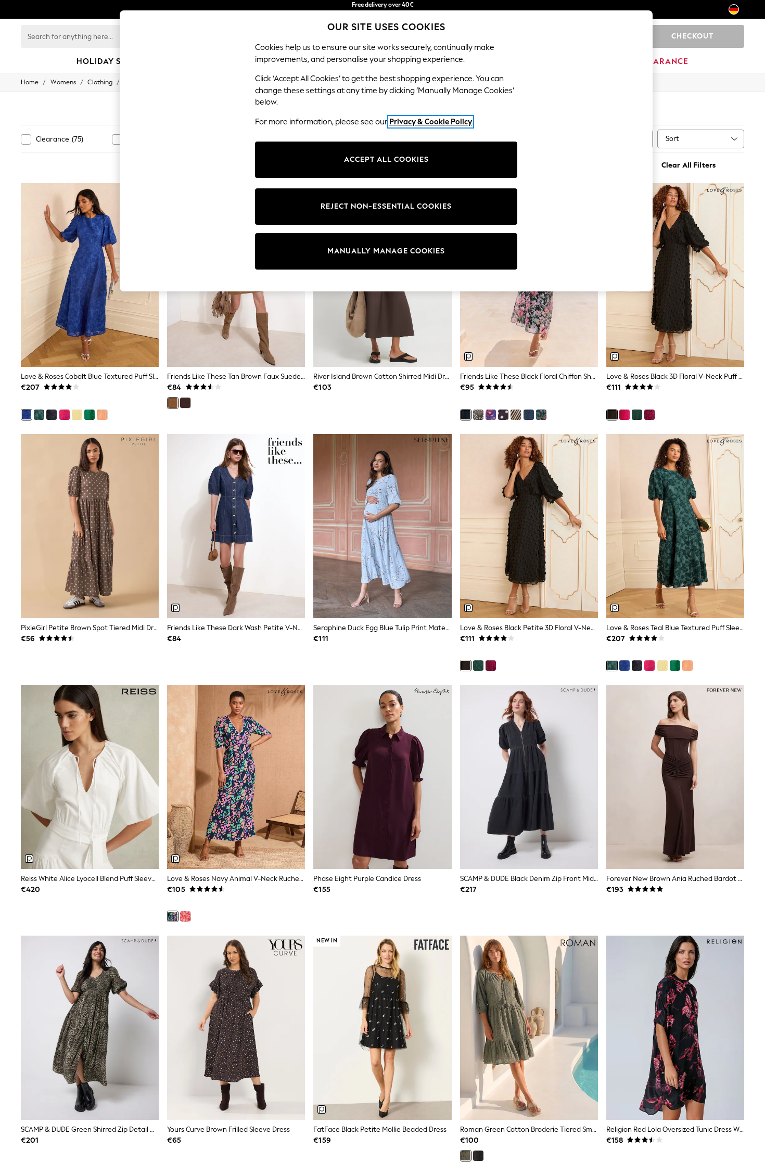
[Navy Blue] (51, 415)
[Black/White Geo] (478, 415)
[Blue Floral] (529, 415)
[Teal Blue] (39, 415)
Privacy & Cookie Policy (430, 121)
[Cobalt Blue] (26, 415)
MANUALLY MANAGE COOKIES (386, 251)
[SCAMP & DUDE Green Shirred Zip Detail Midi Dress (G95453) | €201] (90, 1028)
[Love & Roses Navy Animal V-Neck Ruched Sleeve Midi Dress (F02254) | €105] (236, 777)
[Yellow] (77, 415)
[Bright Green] (89, 415)
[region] (386, 150)
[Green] (637, 415)
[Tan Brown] (173, 403)
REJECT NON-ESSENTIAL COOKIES (386, 206)
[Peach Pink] (102, 415)
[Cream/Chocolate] (516, 415)
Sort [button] (672, 138)
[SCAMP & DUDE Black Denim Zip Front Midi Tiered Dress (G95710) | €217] (529, 777)
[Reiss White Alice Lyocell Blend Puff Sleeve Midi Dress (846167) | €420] (90, 777)
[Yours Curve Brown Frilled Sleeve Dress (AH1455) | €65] (236, 1028)
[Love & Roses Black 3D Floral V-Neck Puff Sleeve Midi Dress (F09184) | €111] (675, 275)
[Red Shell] (185, 916)
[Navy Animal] (173, 916)
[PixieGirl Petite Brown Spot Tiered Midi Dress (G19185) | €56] (90, 526)
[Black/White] (503, 415)
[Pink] (624, 415)
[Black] (612, 415)
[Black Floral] (466, 415)
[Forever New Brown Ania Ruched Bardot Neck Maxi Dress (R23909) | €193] (675, 777)
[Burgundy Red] (185, 403)
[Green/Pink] (541, 415)
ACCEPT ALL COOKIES (386, 159)
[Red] (64, 415)
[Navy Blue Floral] (491, 415)
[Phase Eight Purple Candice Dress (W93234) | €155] (382, 777)
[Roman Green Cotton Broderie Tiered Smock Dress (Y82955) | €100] (529, 1028)
